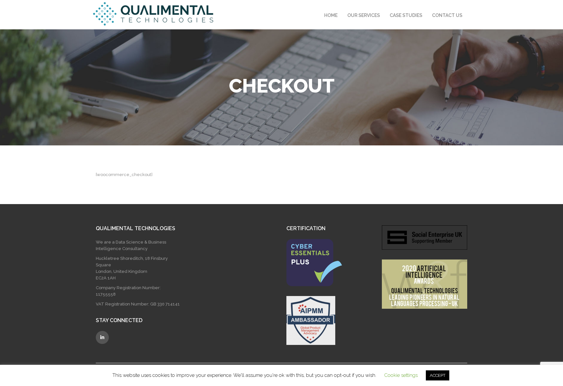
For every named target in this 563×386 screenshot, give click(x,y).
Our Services (363, 15)
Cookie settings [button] (401, 375)
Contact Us (447, 15)
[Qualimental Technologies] (153, 14)
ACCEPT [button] (437, 375)
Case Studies (406, 15)
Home (331, 15)
